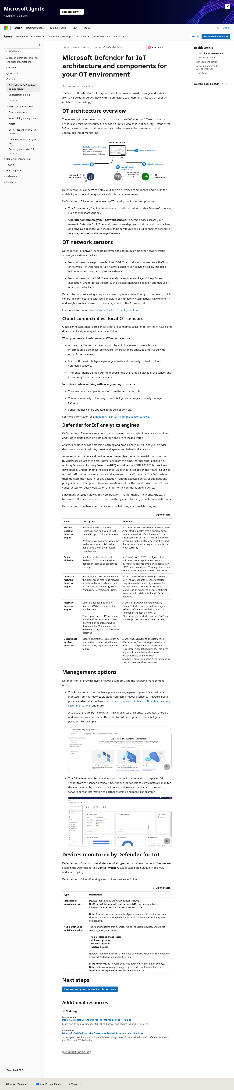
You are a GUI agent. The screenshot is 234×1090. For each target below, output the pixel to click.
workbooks (110, 701)
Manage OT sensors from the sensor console (122, 416)
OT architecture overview (209, 53)
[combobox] (22, 51)
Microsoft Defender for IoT (109, 47)
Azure (76, 47)
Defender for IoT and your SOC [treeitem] (23, 141)
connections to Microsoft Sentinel (139, 701)
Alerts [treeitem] (12, 123)
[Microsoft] (6, 28)
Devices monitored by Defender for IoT (207, 67)
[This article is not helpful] (226, 84)
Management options (207, 61)
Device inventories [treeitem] (18, 112)
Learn (66, 47)
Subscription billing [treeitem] (19, 94)
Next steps (201, 72)
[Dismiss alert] (227, 6)
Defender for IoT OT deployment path (117, 310)
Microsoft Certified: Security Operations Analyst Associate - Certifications (102, 1033)
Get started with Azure (215, 36)
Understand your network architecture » (90, 989)
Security (87, 47)
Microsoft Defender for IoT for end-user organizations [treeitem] (22, 59)
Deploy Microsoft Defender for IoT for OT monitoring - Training (96, 1019)
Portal (195, 36)
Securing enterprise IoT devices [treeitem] (21, 151)
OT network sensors (206, 57)
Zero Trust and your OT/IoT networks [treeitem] (23, 131)
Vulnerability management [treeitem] (23, 118)
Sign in (226, 27)
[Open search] (218, 28)
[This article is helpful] (222, 84)
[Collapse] (39, 44)
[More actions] (169, 47)
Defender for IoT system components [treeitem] (22, 87)
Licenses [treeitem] (13, 100)
